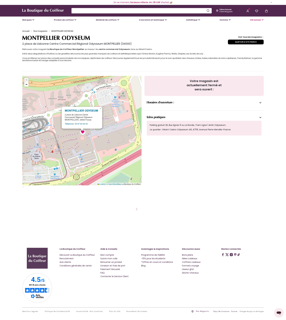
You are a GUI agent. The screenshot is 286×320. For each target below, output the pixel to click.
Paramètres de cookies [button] (136, 311)
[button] (247, 11)
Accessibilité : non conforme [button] (89, 311)
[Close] (271, 2)
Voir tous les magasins (250, 37)
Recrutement (67, 258)
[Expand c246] (230, 20)
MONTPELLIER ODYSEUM (81, 110)
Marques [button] (27, 19)
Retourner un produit (111, 262)
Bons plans (187, 254)
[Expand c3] (75, 20)
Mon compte (107, 254)
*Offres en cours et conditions (157, 262)
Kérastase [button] (255, 19)
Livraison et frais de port (112, 265)
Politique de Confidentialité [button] (57, 311)
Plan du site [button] (114, 311)
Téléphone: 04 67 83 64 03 (76, 123)
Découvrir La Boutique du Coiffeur (77, 254)
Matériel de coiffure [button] (106, 19)
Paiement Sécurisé (110, 269)
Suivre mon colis (108, 258)
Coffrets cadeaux (191, 262)
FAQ (102, 272)
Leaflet (102, 184)
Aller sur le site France (246, 42)
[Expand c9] (118, 20)
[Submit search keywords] (207, 10)
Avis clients (65, 262)
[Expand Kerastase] (263, 20)
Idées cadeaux (189, 258)
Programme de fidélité (153, 254)
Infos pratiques (156, 117)
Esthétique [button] (191, 19)
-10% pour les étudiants (153, 258)
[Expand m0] (33, 20)
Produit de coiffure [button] (64, 19)
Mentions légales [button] (30, 311)
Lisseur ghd (187, 269)
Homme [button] (224, 19)
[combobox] (141, 11)
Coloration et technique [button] (151, 19)
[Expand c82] (199, 20)
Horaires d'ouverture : (160, 102)
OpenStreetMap (114, 184)
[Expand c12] (166, 20)
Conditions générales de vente (76, 265)
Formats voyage (190, 265)
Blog (143, 265)
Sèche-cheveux (190, 272)
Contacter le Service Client (114, 276)
